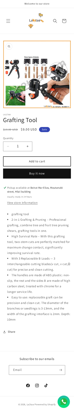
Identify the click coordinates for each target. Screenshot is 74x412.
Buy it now (37, 173)
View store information (22, 202)
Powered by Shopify (45, 404)
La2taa (30, 404)
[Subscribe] (60, 370)
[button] (8, 20)
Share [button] (11, 332)
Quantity (8, 138)
